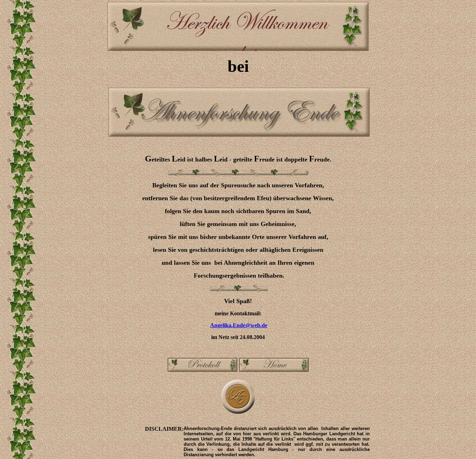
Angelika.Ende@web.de (238, 325)
